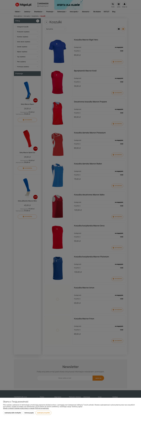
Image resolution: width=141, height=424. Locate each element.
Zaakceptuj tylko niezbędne (13, 413)
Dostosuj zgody (29, 413)
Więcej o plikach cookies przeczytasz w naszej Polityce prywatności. (26, 408)
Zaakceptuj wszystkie (43, 413)
